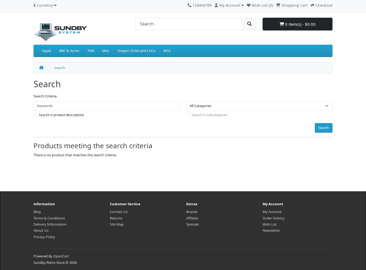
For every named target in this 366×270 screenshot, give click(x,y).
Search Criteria (45, 96)
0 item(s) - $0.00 (300, 24)
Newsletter (271, 230)
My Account (272, 211)
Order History (274, 218)
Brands (191, 211)
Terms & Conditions (49, 218)
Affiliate (192, 218)
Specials (192, 224)
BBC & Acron (69, 50)
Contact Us (119, 211)
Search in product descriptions (61, 115)
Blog (37, 211)
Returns (116, 218)
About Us (40, 230)
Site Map (117, 224)
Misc (105, 50)
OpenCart (61, 256)
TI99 (90, 50)
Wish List (270, 224)
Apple (46, 50)
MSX (167, 50)
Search (59, 67)
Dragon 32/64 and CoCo (136, 50)
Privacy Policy (44, 236)
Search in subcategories (209, 115)
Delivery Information (49, 224)
